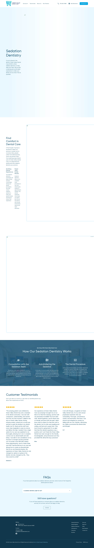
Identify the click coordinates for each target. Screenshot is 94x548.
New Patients (46, 3)
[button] (47, 491)
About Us (39, 3)
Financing (73, 530)
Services (25, 3)
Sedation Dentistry (75, 526)
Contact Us (84, 530)
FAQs (83, 526)
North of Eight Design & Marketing (40, 542)
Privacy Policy (79, 542)
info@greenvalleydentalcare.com (23, 531)
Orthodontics (74, 528)
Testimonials (32, 3)
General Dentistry (75, 522)
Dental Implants (74, 524)
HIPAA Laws (85, 542)
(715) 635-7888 (19, 530)
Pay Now (73, 532)
